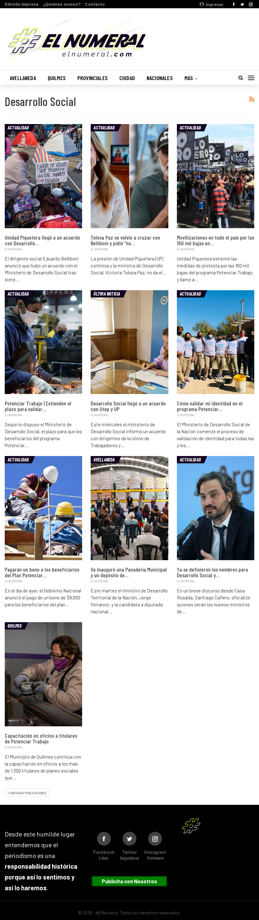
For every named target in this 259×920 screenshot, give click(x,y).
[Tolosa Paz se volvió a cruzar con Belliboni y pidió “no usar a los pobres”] (129, 176)
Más (188, 77)
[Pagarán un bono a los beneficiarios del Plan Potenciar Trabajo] (43, 508)
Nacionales (160, 77)
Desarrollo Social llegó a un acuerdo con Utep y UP (128, 406)
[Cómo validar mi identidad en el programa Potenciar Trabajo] (215, 342)
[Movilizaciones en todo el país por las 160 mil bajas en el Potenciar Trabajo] (215, 176)
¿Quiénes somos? (62, 4)
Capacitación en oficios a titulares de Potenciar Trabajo (41, 738)
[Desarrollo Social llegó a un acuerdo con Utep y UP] (129, 342)
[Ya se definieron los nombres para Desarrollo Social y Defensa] (215, 508)
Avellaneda (23, 77)
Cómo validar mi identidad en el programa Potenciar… (210, 406)
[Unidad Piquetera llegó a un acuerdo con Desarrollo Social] (43, 176)
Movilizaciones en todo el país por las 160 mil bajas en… (215, 240)
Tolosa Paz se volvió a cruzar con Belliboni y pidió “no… (125, 240)
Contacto (95, 4)
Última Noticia (106, 294)
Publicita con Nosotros (129, 881)
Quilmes (57, 77)
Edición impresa (22, 4)
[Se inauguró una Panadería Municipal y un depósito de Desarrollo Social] (129, 508)
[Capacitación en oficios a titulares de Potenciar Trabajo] (43, 674)
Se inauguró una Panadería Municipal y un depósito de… (129, 572)
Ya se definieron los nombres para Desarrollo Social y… (212, 572)
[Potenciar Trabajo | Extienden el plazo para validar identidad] (43, 342)
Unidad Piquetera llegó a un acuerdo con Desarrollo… (42, 240)
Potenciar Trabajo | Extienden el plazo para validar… (38, 406)
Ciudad (127, 77)
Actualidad (18, 127)
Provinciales (92, 77)
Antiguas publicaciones (28, 793)
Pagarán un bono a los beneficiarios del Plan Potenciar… (42, 572)
